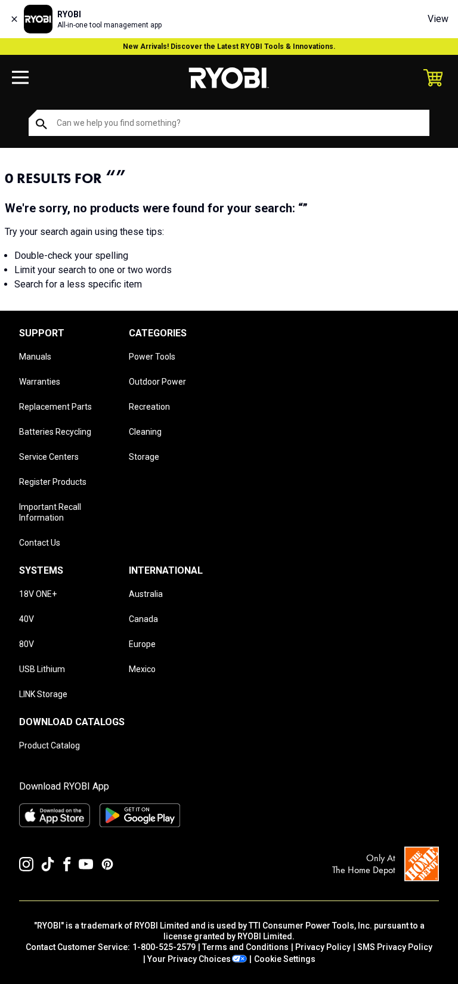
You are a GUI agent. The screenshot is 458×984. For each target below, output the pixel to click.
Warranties (39, 381)
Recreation (149, 406)
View (438, 18)
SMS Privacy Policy (394, 947)
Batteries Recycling (55, 432)
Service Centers (49, 457)
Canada (143, 619)
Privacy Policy (323, 947)
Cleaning (145, 432)
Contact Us (39, 542)
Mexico (142, 669)
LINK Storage (43, 694)
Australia (146, 594)
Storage (144, 457)
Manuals (35, 356)
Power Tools (152, 356)
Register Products (52, 482)
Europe (142, 644)
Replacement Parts (55, 406)
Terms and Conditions (245, 947)
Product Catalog (49, 745)
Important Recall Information (50, 512)
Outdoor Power (157, 381)
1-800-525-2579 (164, 947)
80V (26, 644)
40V (26, 619)
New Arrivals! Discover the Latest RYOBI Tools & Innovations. (229, 46)
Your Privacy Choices (189, 959)
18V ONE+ (38, 594)
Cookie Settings (284, 959)
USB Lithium (42, 669)
